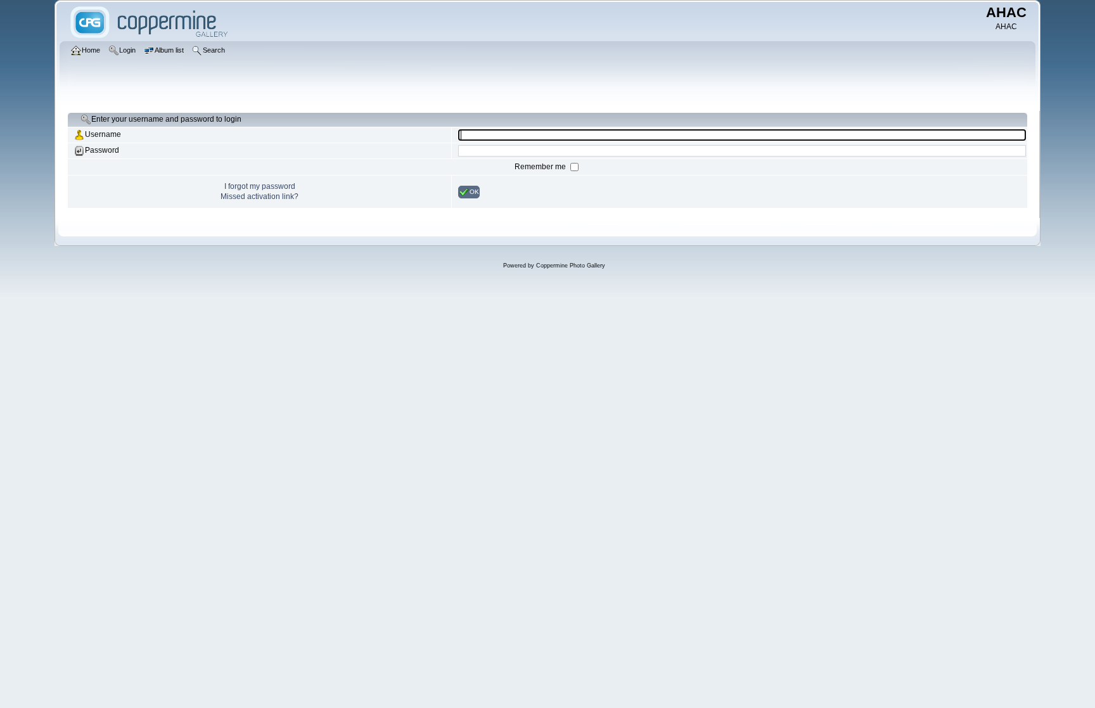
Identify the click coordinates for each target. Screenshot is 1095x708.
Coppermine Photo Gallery (570, 265)
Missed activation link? (259, 196)
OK (474, 191)
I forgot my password (259, 186)
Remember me (541, 166)
